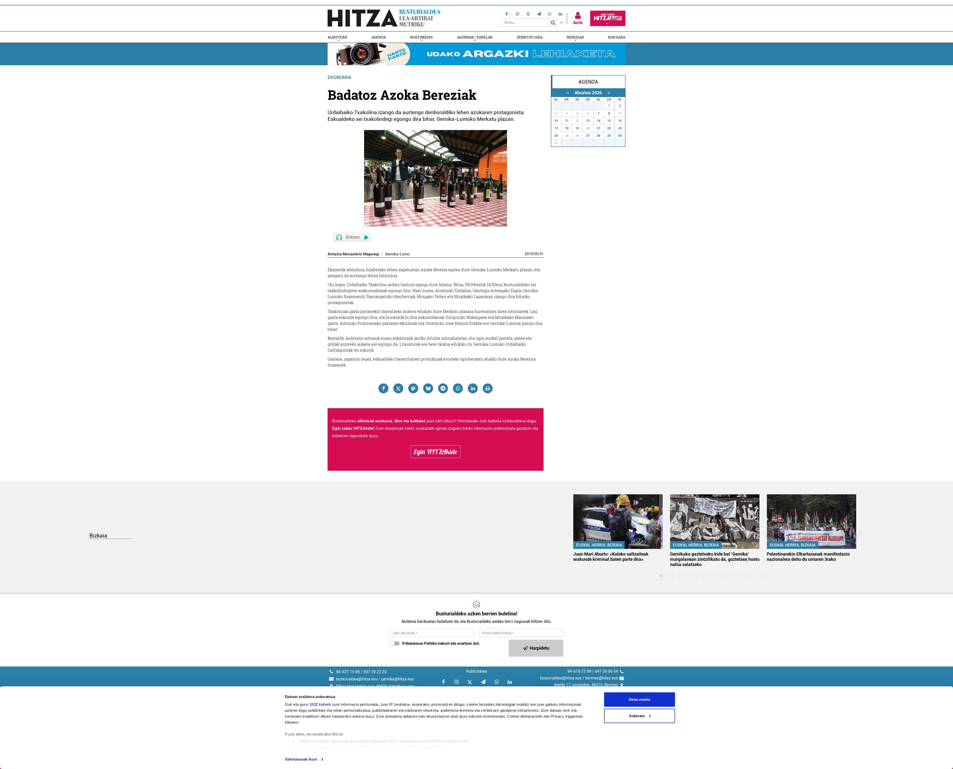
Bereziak (575, 37)
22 (609, 128)
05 (536, 254)
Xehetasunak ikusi (301, 759)
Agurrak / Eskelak (475, 37)
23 (620, 128)
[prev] (568, 93)
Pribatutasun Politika (419, 643)
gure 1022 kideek (315, 704)
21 (598, 128)
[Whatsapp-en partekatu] (458, 388)
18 (567, 128)
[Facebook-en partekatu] (383, 388)
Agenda (379, 37)
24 (556, 135)
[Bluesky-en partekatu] (428, 388)
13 (588, 121)
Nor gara (616, 37)
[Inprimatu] (488, 388)
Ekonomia (339, 77)
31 (542, 254)
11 (567, 121)
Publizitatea (476, 671)
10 (556, 121)
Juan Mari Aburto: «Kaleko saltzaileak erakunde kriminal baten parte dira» (610, 556)
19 (577, 128)
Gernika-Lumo (397, 254)
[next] (609, 93)
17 (556, 128)
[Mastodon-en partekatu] (413, 388)
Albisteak (337, 37)
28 (570, 106)
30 (591, 106)
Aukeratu (637, 716)
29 (580, 106)
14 (598, 121)
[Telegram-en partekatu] (443, 388)
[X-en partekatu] (398, 388)
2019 (529, 254)
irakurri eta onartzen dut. (441, 643)
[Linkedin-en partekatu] (473, 388)
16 (620, 121)
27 (559, 106)
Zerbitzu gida (530, 37)
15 (609, 121)
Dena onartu (639, 699)
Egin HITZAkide (435, 451)
